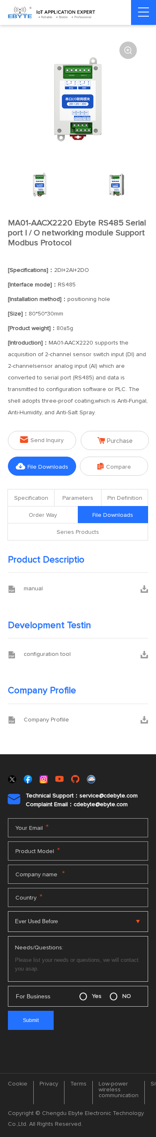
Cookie (17, 1084)
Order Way (43, 515)
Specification (31, 498)
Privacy (49, 1084)
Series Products (78, 532)
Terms (78, 1084)
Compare (114, 466)
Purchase (115, 440)
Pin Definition (124, 498)
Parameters (77, 498)
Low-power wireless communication (119, 1089)
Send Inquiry (42, 439)
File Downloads (42, 466)
